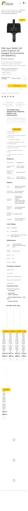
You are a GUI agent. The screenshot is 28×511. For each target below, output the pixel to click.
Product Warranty (13, 301)
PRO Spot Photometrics (13, 289)
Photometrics (20, 104)
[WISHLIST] (7, 89)
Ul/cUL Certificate (13, 294)
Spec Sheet (11, 293)
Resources (9, 106)
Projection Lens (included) (5, 78)
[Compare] (4, 352)
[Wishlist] (4, 359)
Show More (17, 129)
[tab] (9, 102)
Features (19, 102)
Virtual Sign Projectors (12, 10)
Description (9, 102)
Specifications (8, 104)
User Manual (11, 290)
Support (19, 106)
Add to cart (17, 85)
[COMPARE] (20, 89)
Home (2, 10)
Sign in (20, 3)
